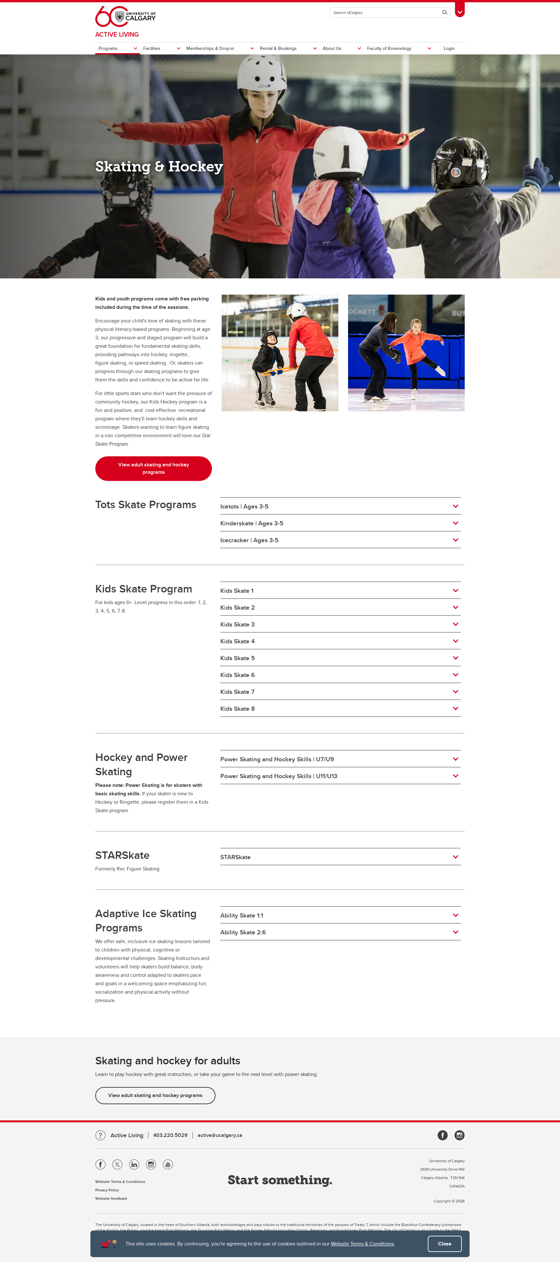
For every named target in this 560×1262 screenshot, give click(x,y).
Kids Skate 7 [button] (237, 691)
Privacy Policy (107, 1190)
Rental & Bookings (278, 48)
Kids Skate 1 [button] (236, 590)
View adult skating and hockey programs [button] (153, 468)
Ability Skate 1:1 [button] (241, 915)
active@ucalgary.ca (220, 1135)
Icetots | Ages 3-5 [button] (244, 506)
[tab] (340, 506)
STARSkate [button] (235, 856)
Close (444, 1243)
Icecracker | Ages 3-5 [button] (249, 539)
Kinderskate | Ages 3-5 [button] (251, 523)
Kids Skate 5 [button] (237, 657)
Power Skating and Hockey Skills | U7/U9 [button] (277, 759)
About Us (332, 48)
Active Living (117, 34)
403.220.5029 (170, 1135)
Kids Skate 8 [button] (237, 708)
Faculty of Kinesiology (389, 48)
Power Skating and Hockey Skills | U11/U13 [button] (278, 775)
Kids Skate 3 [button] (237, 624)
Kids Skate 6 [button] (237, 674)
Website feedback (111, 1198)
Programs (108, 48)
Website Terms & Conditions (362, 1243)
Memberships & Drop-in (210, 48)
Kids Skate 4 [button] (237, 641)
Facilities (151, 48)
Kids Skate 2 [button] (237, 607)
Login (449, 48)
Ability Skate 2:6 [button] (243, 932)
